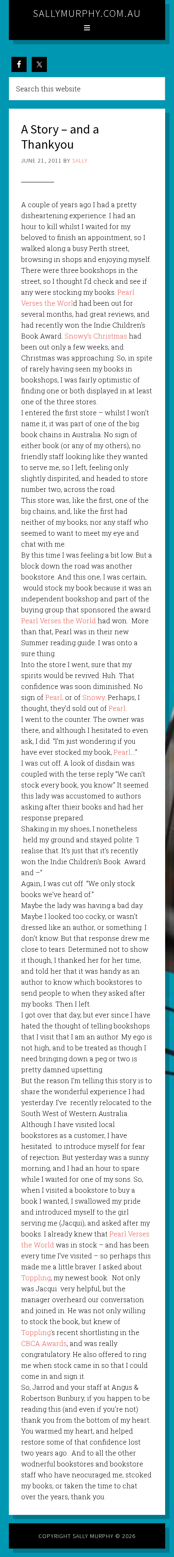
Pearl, (54, 697)
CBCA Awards (44, 1343)
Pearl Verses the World (58, 620)
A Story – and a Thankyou (60, 136)
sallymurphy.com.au (87, 13)
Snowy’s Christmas (96, 335)
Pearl (117, 708)
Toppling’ (36, 1332)
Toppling (36, 1277)
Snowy (93, 697)
